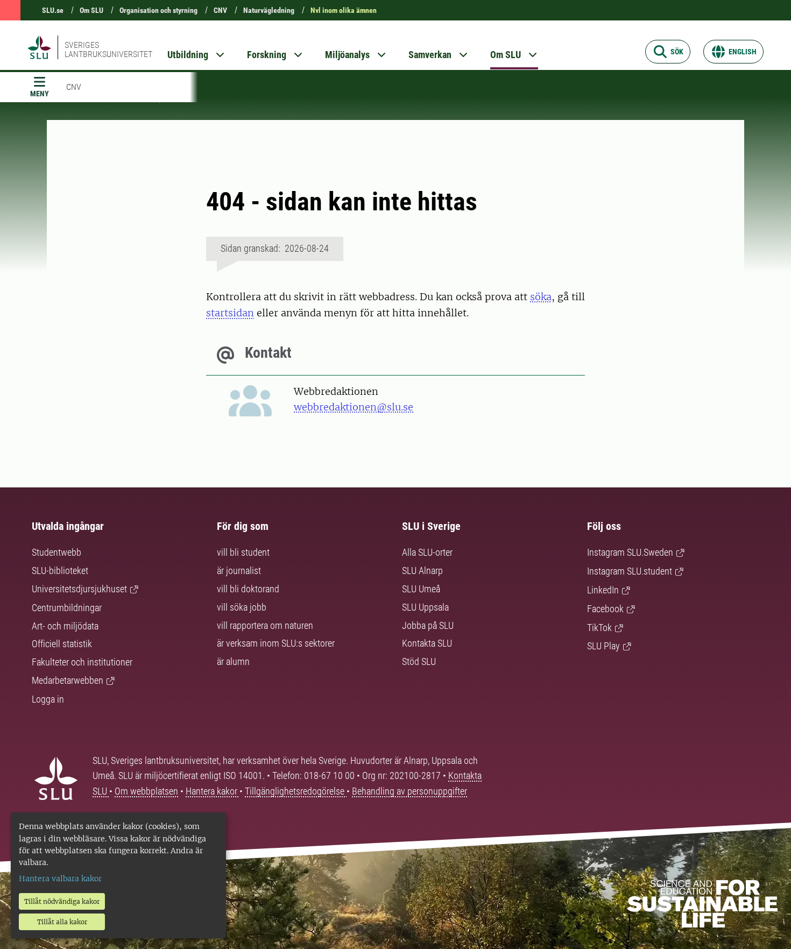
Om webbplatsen (146, 791)
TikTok (599, 627)
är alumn (233, 661)
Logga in (48, 699)
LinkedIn (603, 590)
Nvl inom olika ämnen (343, 10)
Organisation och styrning (158, 10)
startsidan (230, 313)
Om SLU (91, 10)
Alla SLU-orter (427, 552)
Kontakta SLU (427, 643)
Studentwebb (56, 552)
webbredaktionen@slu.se (353, 407)
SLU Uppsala (425, 607)
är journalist (239, 570)
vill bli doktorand (248, 588)
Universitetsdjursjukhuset (79, 588)
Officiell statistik (62, 643)
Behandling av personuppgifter (409, 791)
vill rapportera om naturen (265, 625)
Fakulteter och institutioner (82, 662)
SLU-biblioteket (60, 570)
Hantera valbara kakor (60, 878)
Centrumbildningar (67, 607)
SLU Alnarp (422, 570)
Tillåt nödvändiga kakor (62, 901)
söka (541, 297)
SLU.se (52, 10)
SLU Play (603, 645)
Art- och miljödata (65, 626)
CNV (220, 10)
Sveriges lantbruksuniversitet (108, 49)
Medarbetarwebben (67, 680)
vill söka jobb (241, 607)
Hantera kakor (212, 791)
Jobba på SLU (428, 625)
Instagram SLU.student (629, 571)
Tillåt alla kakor (62, 922)
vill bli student (243, 552)
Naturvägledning (268, 10)
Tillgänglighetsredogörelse (296, 791)
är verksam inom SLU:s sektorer (276, 643)
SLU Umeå (421, 588)
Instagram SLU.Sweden (630, 552)
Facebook (605, 608)
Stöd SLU (419, 661)
